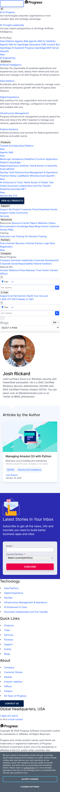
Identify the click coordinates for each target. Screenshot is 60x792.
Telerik (32, 165)
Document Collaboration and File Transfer (26, 611)
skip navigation (12, 3)
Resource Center (20, 223)
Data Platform (7, 41)
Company (6, 253)
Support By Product (10, 209)
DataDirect (29, 159)
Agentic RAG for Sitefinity (42, 41)
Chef (11, 172)
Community (22, 212)
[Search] (1, 277)
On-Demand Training (36, 236)
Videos (52, 223)
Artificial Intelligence (10, 64)
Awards (8, 677)
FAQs (10, 229)
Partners (5, 239)
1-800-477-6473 (9, 299)
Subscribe (30, 566)
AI (2, 8)
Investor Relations (9, 270)
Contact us (12, 703)
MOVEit (10, 169)
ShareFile (52, 165)
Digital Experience (9, 97)
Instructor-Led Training (12, 236)
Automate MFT (13, 191)
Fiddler (44, 182)
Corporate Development (46, 260)
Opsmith (4, 53)
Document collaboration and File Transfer (29, 185)
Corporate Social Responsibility (16, 263)
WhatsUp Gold (37, 175)
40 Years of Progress (15, 695)
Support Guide (7, 212)
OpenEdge (15, 162)
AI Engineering (7, 57)
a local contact (15, 719)
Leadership (27, 260)
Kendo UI (42, 165)
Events (44, 226)
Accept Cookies (30, 779)
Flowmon (4, 175)
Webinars (43, 223)
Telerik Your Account (37, 295)
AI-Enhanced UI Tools (11, 182)
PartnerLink (19, 295)
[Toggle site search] (1, 302)
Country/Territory (14, 554)
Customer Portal (30, 209)
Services (4, 216)
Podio (3, 169)
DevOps (4, 172)
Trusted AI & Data (9, 145)
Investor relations (13, 681)
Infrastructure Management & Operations (36, 172)
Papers (33, 223)
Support (5, 205)
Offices (4, 273)
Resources (6, 219)
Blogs (38, 226)
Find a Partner (7, 243)
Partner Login (42, 243)
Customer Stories (13, 672)
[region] (30, 772)
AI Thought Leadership (12, 25)
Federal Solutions (9, 129)
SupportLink (6, 295)
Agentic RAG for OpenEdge (14, 44)
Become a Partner (24, 243)
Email (9, 546)
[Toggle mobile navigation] (2, 318)
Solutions (6, 61)
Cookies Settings (30, 787)
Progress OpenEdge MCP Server (42, 47)
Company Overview (10, 260)
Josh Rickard (11, 475)
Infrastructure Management (14, 113)
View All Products (12, 200)
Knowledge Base (25, 226)
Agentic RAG (21, 41)
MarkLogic (5, 159)
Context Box (53, 44)
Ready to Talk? (26, 299)
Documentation (8, 226)
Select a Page (9, 327)
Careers (54, 270)
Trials (7, 630)
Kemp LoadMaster (19, 175)
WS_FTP (12, 195)
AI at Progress (7, 12)
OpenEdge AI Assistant (12, 47)
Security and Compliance (29, 470)
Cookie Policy (29, 768)
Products (5, 142)
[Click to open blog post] (30, 437)
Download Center (48, 209)
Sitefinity (24, 165)
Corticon (40, 159)
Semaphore (18, 159)
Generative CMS (37, 44)
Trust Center (42, 270)
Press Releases (27, 270)
